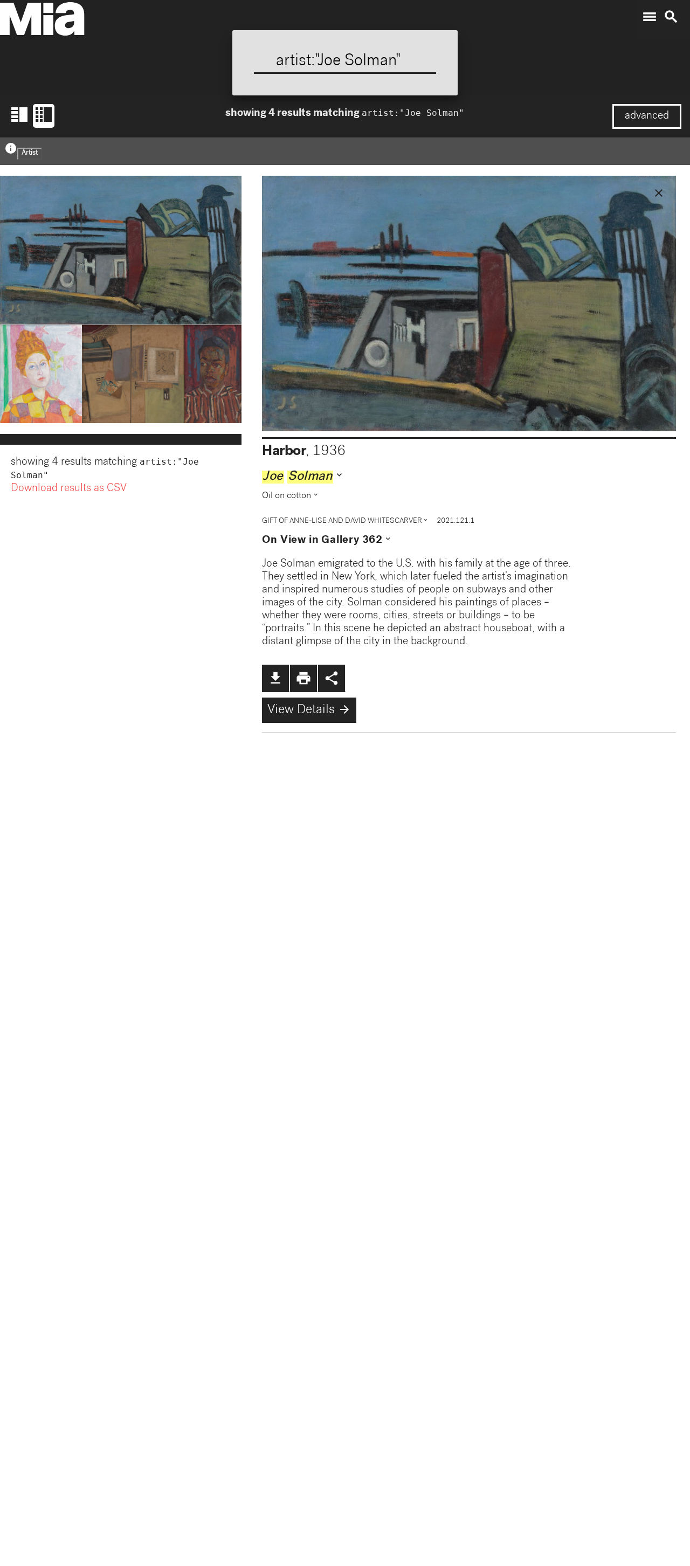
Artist (30, 153)
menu (649, 17)
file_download (275, 678)
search (671, 17)
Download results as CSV (69, 489)
